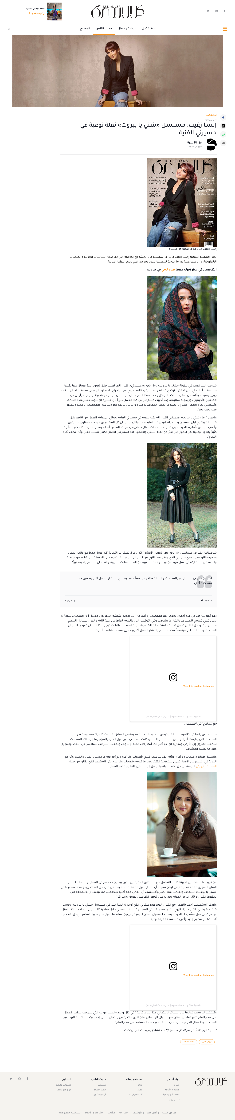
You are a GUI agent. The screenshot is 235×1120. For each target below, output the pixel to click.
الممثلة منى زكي (206, 766)
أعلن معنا (151, 1113)
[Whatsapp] (223, 134)
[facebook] (224, 12)
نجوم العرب (207, 1042)
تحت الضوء (211, 115)
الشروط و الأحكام (94, 1113)
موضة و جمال (127, 29)
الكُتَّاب (111, 1113)
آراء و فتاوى (99, 1095)
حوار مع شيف (63, 1090)
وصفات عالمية (63, 1085)
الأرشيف (137, 1113)
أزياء (140, 1085)
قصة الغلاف (188, 1042)
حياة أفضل (149, 29)
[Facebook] (223, 117)
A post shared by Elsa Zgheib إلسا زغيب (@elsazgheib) (173, 716)
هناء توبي (168, 270)
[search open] (11, 29)
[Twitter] (223, 126)
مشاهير (101, 1085)
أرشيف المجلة (37, 14)
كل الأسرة (194, 143)
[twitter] (208, 12)
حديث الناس (104, 29)
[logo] (117, 11)
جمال (139, 1090)
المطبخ (85, 29)
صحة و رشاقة (172, 1090)
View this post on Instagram (198, 686)
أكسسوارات (135, 1095)
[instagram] (216, 12)
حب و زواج (174, 1099)
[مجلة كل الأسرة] (211, 1081)
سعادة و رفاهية (171, 1095)
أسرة (177, 1085)
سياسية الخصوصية (69, 1113)
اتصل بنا (123, 1113)
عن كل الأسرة (168, 1113)
